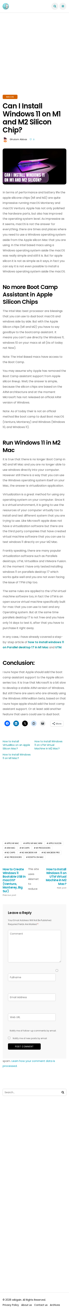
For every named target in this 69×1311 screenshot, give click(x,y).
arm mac (11, 848)
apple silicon (55, 843)
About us (26, 1305)
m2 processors (14, 857)
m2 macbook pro (52, 852)
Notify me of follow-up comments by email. (33, 1030)
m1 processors (43, 848)
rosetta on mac (36, 857)
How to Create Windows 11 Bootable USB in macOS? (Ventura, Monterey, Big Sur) (14, 881)
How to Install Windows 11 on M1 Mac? (17, 756)
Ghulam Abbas (18, 139)
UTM (58, 647)
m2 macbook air (29, 852)
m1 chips (26, 848)
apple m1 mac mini (33, 843)
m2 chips (11, 852)
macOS (10, 96)
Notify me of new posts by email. (30, 1038)
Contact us (41, 1305)
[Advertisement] (34, 58)
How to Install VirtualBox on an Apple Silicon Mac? (16, 745)
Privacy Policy (11, 1305)
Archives (55, 1305)
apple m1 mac (13, 843)
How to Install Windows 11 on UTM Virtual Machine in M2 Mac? (48, 745)
